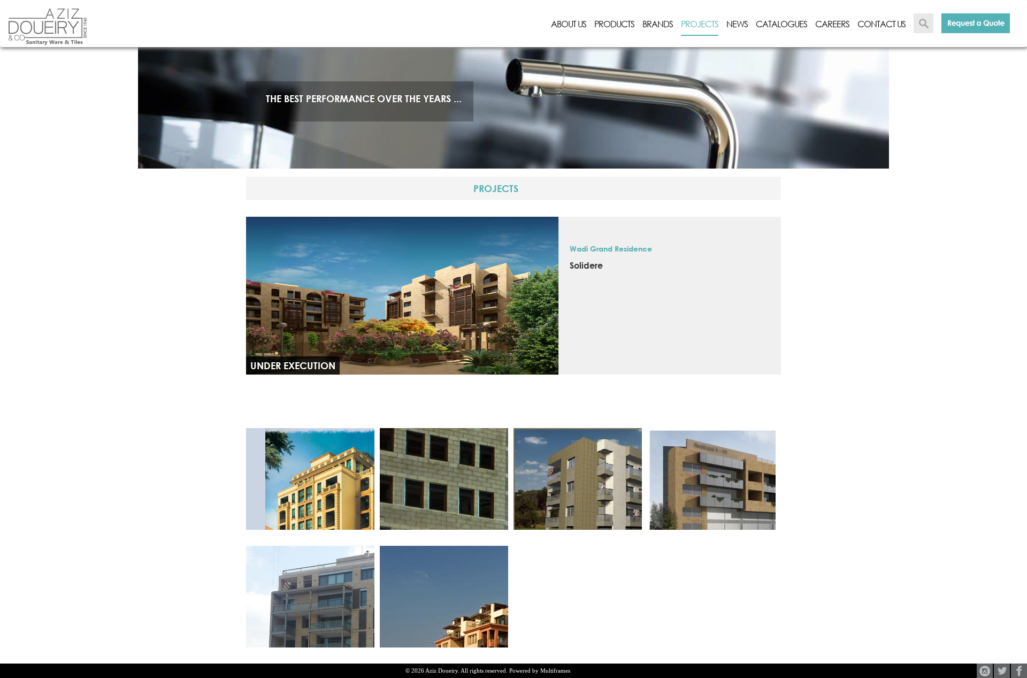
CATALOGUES (781, 24)
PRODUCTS (614, 24)
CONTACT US (881, 24)
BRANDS (657, 24)
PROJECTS (699, 24)
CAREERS (832, 24)
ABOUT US (568, 24)
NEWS (737, 24)
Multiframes (555, 670)
